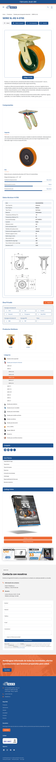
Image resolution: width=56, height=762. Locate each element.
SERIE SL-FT (11, 380)
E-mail (5, 622)
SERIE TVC (9, 389)
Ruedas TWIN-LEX (11, 430)
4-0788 (10, 347)
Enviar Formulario (28, 640)
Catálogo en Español (28, 538)
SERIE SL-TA (11, 383)
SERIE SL (9, 368)
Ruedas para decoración (12, 423)
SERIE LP (9, 401)
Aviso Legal (22, 759)
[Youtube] (14, 750)
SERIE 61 (9, 398)
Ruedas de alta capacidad (12, 359)
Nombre (6, 603)
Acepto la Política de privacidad (13, 637)
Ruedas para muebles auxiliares (14, 415)
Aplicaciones (5, 707)
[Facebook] (10, 750)
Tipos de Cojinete (8, 467)
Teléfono (6, 616)
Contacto (5, 715)
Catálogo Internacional (28, 541)
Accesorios (9, 434)
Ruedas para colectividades (13, 411)
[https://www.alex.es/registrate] (15, 554)
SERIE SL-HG (11, 371)
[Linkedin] (4, 750)
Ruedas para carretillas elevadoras (14, 438)
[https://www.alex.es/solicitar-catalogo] (41, 554)
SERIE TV (9, 386)
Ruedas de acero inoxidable (13, 408)
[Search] (48, 7)
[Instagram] (7, 750)
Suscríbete (7, 670)
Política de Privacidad (21, 647)
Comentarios (7, 629)
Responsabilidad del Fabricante (11, 479)
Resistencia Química (8, 482)
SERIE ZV (9, 395)
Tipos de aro (6, 464)
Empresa (6, 609)
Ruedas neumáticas (11, 419)
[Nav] (3, 7)
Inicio (4, 14)
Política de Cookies (15, 759)
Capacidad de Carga (8, 461)
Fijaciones (6, 470)
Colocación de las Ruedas (9, 473)
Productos (9, 14)
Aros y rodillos (10, 426)
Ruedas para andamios (12, 404)
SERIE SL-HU (35, 14)
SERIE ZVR (9, 392)
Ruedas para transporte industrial (22, 14)
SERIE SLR (9, 366)
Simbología (6, 476)
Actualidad (5, 713)
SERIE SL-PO (11, 374)
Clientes (4, 710)
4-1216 (28, 347)
